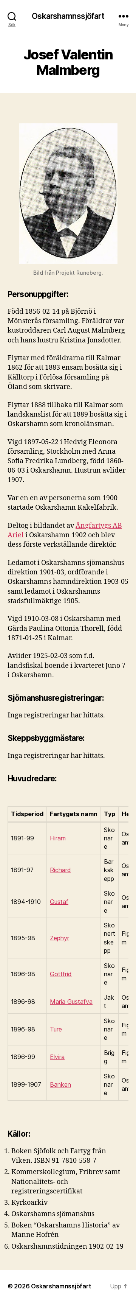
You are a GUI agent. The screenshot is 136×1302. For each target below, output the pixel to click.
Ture (56, 1029)
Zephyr (59, 938)
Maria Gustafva (71, 1001)
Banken (60, 1084)
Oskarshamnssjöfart (68, 16)
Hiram (58, 838)
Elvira (57, 1057)
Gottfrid (61, 974)
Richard (60, 870)
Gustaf (59, 901)
